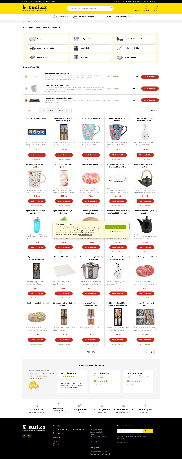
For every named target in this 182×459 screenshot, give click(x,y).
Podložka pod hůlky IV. (36, 303)
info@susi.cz (54, 1)
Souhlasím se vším (115, 227)
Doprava (145, 1)
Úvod (23, 21)
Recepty (117, 1)
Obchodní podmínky (98, 434)
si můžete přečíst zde (85, 235)
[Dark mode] (158, 1)
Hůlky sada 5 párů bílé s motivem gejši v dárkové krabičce (117, 305)
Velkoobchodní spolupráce (100, 452)
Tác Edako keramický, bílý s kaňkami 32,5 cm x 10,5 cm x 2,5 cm (117, 213)
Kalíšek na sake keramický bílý (57, 85)
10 (151, 352)
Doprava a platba (96, 432)
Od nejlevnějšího (47, 111)
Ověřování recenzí (36, 378)
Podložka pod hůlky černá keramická (59, 98)
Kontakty (93, 441)
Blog (123, 1)
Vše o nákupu (137, 1)
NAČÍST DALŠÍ (91, 352)
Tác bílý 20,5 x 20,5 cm (63, 257)
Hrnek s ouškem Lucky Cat (90, 118)
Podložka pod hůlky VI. (144, 257)
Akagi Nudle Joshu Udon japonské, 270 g (102, 377)
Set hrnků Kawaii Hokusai (36, 118)
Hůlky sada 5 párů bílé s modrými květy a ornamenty (63, 120)
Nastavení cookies (115, 232)
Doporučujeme (31, 111)
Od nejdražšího (63, 111)
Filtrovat (154, 111)
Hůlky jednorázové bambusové (57, 73)
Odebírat (148, 431)
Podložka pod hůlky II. (90, 164)
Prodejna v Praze (96, 430)
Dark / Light (96, 443)
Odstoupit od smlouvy (98, 437)
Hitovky (128, 1)
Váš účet (56, 441)
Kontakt (152, 1)
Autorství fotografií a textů (100, 454)
